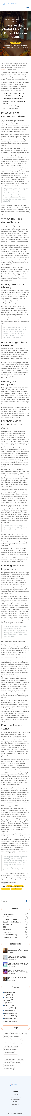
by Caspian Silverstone (20, 45)
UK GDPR (15, 1102)
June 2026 (8, 997)
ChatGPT (8, 47)
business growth (20, 1043)
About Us (15, 1095)
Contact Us (15, 1104)
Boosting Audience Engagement (13, 106)
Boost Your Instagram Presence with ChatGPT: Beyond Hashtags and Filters (18, 949)
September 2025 (10, 1021)
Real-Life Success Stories (11, 109)
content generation (9, 1059)
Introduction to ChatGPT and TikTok (14, 93)
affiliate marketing (9, 1043)
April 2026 (8, 1003)
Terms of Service (15, 1097)
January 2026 (10, 1010)
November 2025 (10, 1016)
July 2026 (8, 995)
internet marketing (13, 1046)
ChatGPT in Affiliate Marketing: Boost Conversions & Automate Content (18, 963)
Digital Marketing (9, 914)
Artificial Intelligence (11, 919)
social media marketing (10, 1049)
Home (15, 18)
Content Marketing (10, 937)
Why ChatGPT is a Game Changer (13, 96)
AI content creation (9, 1052)
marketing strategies (9, 1065)
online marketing (15, 1036)
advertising (7, 1062)
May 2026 (8, 1000)
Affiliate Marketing (10, 935)
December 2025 (10, 1013)
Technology (7, 924)
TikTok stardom (15, 47)
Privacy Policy (15, 1099)
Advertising (7, 932)
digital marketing (15, 1033)
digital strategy (16, 1062)
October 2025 (10, 1018)
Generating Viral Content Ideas (13, 99)
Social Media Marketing (12, 922)
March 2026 (9, 1005)
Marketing (7, 930)
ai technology (20, 1059)
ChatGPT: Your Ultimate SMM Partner (17, 978)
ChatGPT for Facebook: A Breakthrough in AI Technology (18, 971)
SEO (4, 927)
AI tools (24, 1033)
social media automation (11, 1056)
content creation (15, 49)
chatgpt (6, 1036)
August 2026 (9, 992)
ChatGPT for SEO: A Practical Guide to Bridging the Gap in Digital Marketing (17, 956)
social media (24, 47)
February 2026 (10, 1008)
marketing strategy (9, 1069)
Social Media (15, 42)
